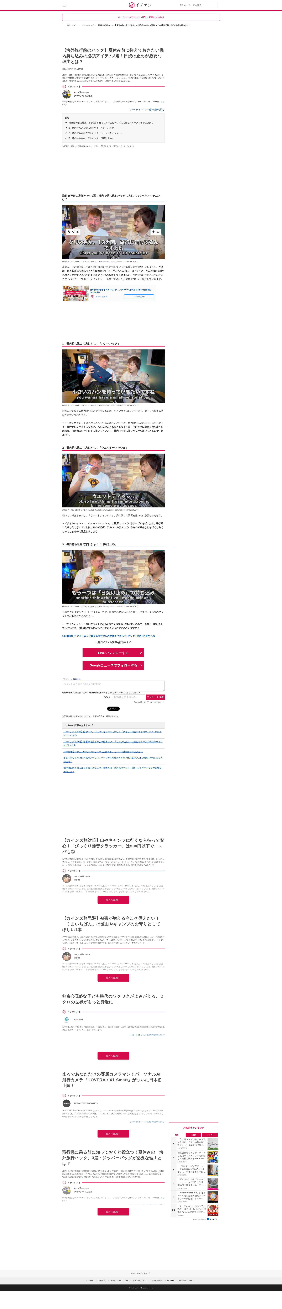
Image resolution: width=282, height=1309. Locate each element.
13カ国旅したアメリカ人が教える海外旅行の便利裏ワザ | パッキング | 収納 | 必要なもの (108, 636)
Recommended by (200, 1219)
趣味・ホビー (72, 25)
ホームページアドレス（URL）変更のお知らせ (141, 17)
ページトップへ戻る (139, 1273)
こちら (161, 102)
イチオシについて (140, 1280)
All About (170, 1280)
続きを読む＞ (113, 900)
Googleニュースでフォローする (113, 665)
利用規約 (101, 1280)
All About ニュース (186, 1280)
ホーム (91, 1280)
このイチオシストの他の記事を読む (147, 109)
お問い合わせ (157, 1280)
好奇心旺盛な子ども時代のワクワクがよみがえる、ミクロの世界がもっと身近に (103, 751)
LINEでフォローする (113, 653)
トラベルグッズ (87, 25)
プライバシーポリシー (119, 1280)
